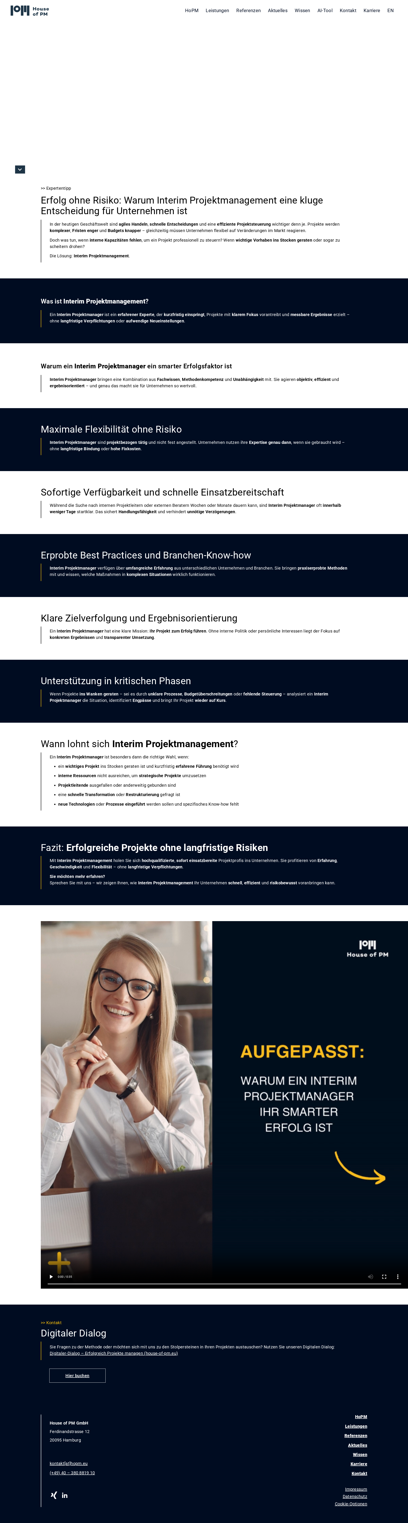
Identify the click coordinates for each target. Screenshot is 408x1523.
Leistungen (217, 10)
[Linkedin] (64, 1495)
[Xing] (54, 1495)
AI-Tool (325, 10)
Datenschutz (355, 1496)
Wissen (302, 10)
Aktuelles (278, 10)
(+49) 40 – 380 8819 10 (72, 1472)
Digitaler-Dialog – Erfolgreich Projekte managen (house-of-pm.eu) (114, 1353)
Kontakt (348, 10)
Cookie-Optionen (351, 1503)
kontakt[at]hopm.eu (69, 1463)
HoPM (191, 10)
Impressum (356, 1489)
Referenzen (248, 10)
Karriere (372, 10)
